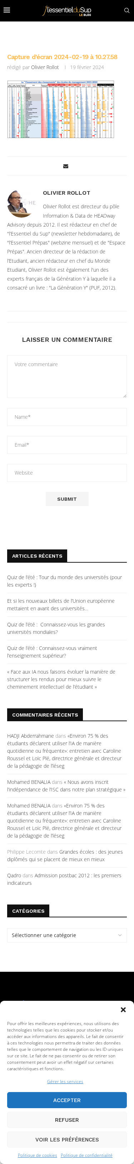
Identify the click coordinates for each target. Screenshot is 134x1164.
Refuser (67, 1120)
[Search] (126, 10)
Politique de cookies (37, 1155)
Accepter (67, 1100)
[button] (123, 1009)
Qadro (14, 875)
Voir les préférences (67, 1139)
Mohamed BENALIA (28, 782)
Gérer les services (65, 1081)
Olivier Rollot (45, 67)
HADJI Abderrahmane (30, 735)
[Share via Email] (65, 166)
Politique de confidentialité (87, 1155)
